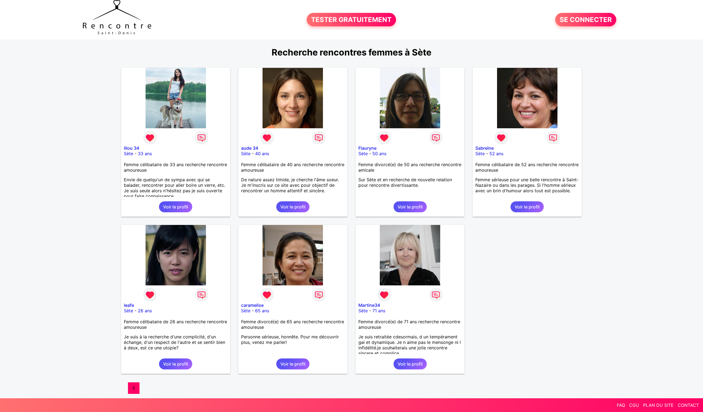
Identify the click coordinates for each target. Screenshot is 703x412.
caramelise (252, 305)
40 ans (262, 153)
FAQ (621, 405)
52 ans (496, 153)
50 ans (379, 153)
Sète (128, 153)
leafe (129, 305)
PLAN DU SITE (658, 405)
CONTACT (688, 405)
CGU (634, 405)
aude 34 (249, 148)
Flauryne (367, 148)
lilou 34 (131, 148)
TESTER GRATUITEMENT (351, 20)
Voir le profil (175, 207)
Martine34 (369, 305)
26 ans (145, 310)
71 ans (378, 310)
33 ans (145, 153)
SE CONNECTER (586, 20)
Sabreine (484, 148)
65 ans (262, 310)
